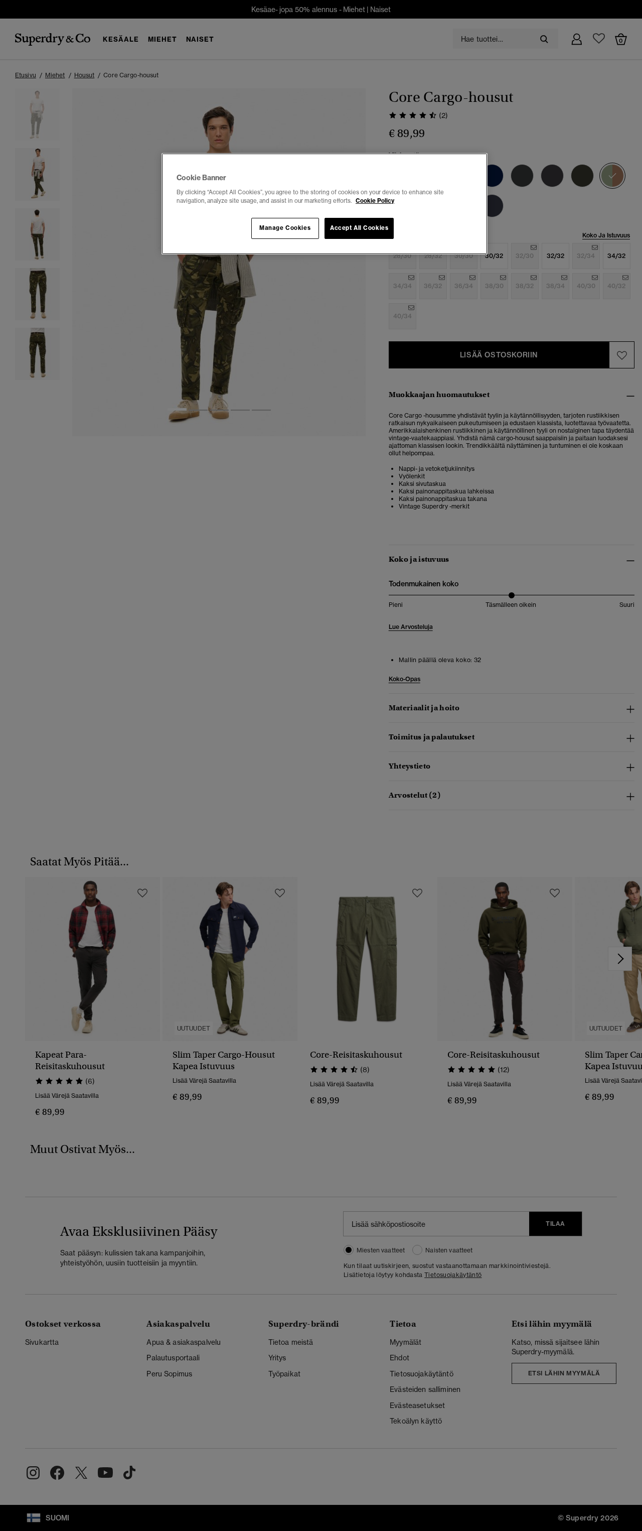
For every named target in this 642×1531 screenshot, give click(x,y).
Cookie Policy (375, 200)
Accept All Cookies (359, 227)
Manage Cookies (284, 227)
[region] (325, 203)
